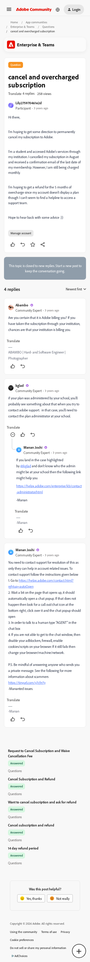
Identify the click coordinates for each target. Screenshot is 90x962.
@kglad (25, 466)
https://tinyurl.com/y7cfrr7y (27, 682)
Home (14, 22)
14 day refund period (23, 848)
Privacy (65, 932)
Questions (48, 27)
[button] (9, 11)
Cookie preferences (22, 940)
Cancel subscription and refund (31, 825)
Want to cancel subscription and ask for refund (42, 802)
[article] (45, 336)
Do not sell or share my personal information (38, 948)
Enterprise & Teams (22, 27)
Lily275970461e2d (29, 103)
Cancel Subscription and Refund (31, 779)
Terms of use (49, 932)
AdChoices (21, 956)
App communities (36, 22)
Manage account (20, 233)
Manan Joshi (33, 447)
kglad (20, 385)
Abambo (22, 305)
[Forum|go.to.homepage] (34, 9)
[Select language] (58, 10)
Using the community (23, 932)
